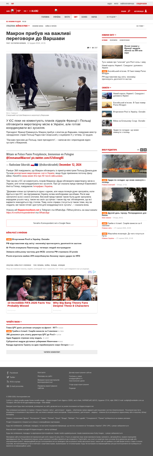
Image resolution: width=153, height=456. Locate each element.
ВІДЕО (110, 3)
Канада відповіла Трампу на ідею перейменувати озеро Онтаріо (40, 345)
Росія (24, 21)
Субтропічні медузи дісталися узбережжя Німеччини (34, 341)
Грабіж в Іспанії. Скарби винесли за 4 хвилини (35, 331)
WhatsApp (44, 212)
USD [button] (25, 11)
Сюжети (105, 87)
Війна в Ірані (36, 25)
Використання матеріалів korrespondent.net (48, 381)
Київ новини (106, 218)
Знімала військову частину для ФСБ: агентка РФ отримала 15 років (42, 252)
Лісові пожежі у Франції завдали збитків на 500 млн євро (133, 49)
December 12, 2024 (70, 165)
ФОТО (116, 3)
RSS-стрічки (15, 382)
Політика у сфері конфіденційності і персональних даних (77, 378)
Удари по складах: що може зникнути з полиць (126, 131)
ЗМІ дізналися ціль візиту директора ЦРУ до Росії (33, 334)
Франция (61, 265)
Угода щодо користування (79, 384)
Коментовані (125, 40)
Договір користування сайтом (80, 372)
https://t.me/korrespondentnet (20, 212)
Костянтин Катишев (18, 43)
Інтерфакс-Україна (42, 186)
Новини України (108, 238)
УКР (12, 3)
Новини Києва (37, 26)
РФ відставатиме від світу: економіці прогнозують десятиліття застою (43, 243)
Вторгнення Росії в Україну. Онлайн (28, 239)
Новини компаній (108, 185)
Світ (75, 16)
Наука (94, 16)
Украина (40, 265)
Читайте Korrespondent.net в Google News (52, 223)
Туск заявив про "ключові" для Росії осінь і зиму (124, 62)
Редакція (72, 388)
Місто (67, 16)
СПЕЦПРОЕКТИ (141, 3)
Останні (104, 40)
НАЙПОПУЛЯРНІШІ (127, 3)
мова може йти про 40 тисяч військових (42, 176)
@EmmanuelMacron (18, 158)
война (47, 265)
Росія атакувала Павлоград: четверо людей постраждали (40, 247)
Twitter (12, 377)
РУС (7, 3)
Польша (54, 265)
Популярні (113, 40)
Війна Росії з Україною (22, 265)
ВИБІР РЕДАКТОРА (109, 149)
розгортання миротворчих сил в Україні (34, 173)
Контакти (41, 372)
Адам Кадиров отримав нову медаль (27, 338)
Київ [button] (8, 11)
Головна (45, 16)
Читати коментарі (52, 352)
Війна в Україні (50, 26)
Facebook (14, 373)
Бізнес (84, 16)
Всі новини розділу (13, 21)
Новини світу (108, 34)
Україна (56, 16)
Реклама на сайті (45, 376)
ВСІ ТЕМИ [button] (140, 26)
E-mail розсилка (16, 386)
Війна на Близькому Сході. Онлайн (129, 121)
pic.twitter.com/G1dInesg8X (47, 158)
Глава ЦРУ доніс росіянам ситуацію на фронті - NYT (34, 328)
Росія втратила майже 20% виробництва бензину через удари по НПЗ (43, 256)
